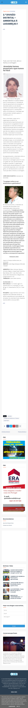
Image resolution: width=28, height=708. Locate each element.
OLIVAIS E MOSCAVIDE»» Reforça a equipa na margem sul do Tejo (16, 571)
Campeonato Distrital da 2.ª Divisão (11, 418)
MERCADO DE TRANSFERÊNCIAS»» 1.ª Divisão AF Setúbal (16, 597)
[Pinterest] (14, 426)
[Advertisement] (14, 44)
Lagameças (6, 420)
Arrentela (12, 11)
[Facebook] (7, 426)
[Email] (17, 426)
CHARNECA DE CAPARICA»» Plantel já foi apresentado (17, 578)
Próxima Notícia (22, 432)
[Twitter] (11, 426)
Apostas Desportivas (8, 523)
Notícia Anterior (6, 432)
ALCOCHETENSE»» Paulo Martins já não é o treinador (17, 590)
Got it (18, 706)
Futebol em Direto (7, 525)
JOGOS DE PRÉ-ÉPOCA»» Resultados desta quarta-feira (17, 584)
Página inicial (6, 11)
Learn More (12, 706)
